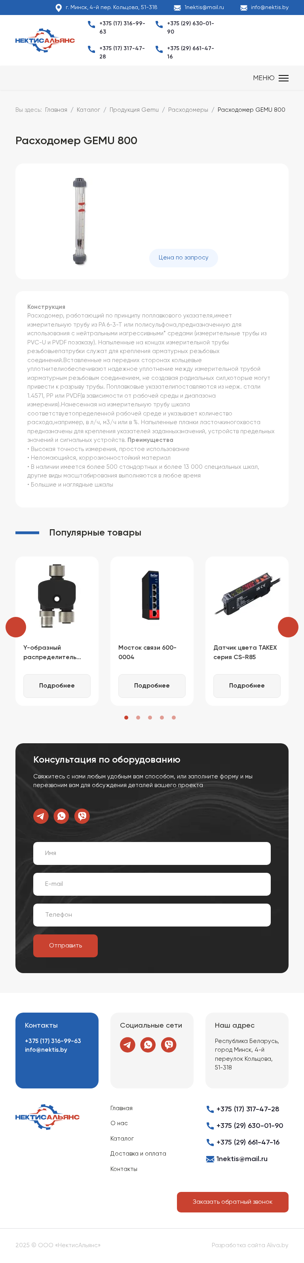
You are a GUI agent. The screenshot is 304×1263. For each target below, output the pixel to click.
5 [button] (174, 718)
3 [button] (150, 718)
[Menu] (271, 78)
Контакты (123, 1169)
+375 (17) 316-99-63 (53, 1041)
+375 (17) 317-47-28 (248, 1109)
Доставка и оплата (138, 1154)
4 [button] (162, 718)
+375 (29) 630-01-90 (250, 1126)
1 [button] (126, 718)
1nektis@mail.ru (204, 7)
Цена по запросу (184, 258)
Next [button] (288, 627)
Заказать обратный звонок (233, 1202)
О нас (119, 1123)
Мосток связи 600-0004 (147, 653)
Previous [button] (16, 627)
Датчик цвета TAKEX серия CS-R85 (245, 653)
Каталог (122, 1139)
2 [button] (138, 718)
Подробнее (57, 686)
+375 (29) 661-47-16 (248, 1142)
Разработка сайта (238, 1245)
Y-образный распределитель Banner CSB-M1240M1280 (49, 653)
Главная (121, 1108)
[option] (57, 631)
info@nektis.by (270, 7)
